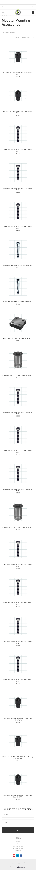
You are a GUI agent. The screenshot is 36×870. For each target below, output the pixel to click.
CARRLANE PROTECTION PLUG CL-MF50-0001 (17, 375)
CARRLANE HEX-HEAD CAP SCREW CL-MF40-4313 (17, 413)
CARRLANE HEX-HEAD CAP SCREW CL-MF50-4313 (17, 150)
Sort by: (17, 37)
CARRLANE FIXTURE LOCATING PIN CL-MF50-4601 (17, 73)
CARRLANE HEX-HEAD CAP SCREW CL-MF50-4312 (17, 189)
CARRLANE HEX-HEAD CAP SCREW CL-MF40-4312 (17, 451)
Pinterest (14, 855)
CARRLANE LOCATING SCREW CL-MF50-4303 (17, 265)
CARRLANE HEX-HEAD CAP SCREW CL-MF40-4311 (17, 490)
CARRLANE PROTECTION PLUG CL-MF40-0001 (17, 527)
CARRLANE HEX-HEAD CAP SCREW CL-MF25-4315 (17, 565)
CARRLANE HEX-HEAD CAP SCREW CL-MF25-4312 (17, 642)
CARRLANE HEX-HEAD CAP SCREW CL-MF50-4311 (17, 227)
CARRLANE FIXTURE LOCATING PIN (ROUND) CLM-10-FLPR (17, 796)
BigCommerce (21, 867)
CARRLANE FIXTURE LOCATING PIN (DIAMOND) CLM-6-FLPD (17, 757)
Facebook (21, 855)
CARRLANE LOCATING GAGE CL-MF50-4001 (17, 338)
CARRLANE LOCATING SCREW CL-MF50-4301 (17, 302)
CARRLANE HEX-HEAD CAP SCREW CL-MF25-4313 (17, 603)
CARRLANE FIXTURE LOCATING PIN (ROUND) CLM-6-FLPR (17, 719)
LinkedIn (17, 855)
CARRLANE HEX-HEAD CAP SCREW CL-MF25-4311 (17, 680)
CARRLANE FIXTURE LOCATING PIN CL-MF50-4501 (17, 112)
